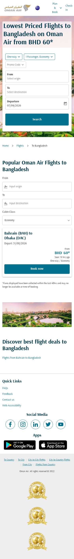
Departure (13, 101)
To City (21, 460)
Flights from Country (45, 464)
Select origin (13, 78)
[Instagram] (23, 424)
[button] (39, 57)
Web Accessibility (11, 405)
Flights (20, 145)
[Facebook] (10, 424)
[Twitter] (48, 424)
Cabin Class (8, 211)
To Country (9, 460)
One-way (12, 56)
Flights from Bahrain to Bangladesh (21, 357)
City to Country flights (59, 460)
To (8, 88)
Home (5, 145)
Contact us (8, 399)
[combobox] (39, 186)
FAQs (5, 388)
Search (37, 119)
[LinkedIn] (35, 424)
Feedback (7, 394)
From (10, 74)
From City (27, 464)
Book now (37, 268)
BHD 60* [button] (40, 42)
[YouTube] (61, 424)
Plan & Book (57, 8)
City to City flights (36, 460)
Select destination (17, 92)
